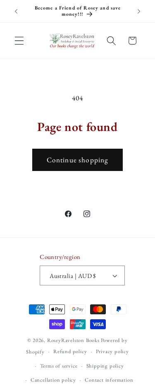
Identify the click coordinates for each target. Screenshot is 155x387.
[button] (19, 40)
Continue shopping (78, 159)
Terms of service (59, 365)
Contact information (109, 379)
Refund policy (70, 351)
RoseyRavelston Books (73, 340)
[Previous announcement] (16, 11)
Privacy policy (112, 351)
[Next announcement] (139, 11)
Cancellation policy (53, 379)
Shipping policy (105, 365)
